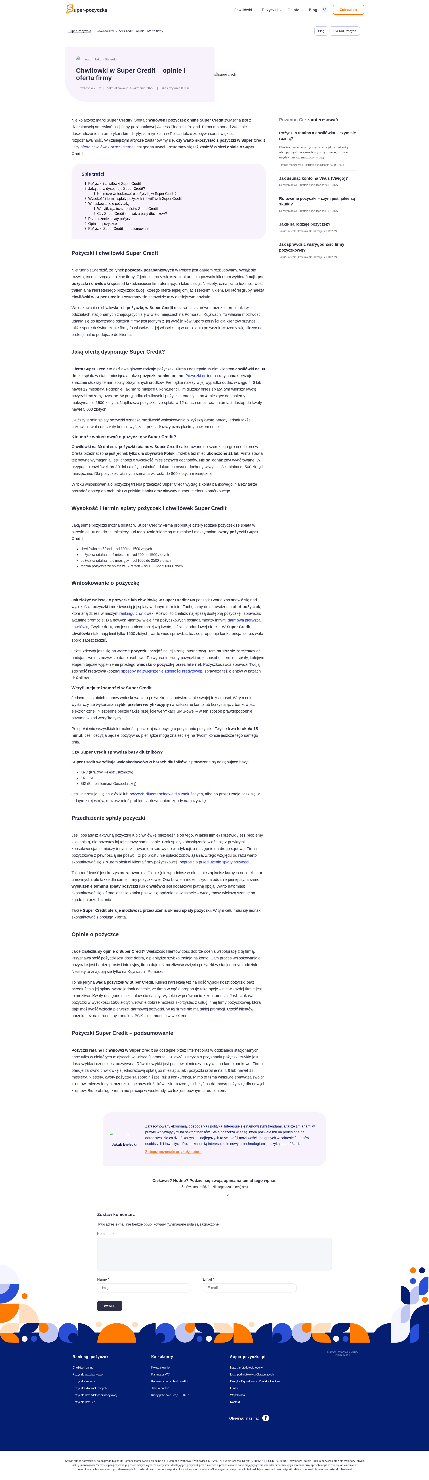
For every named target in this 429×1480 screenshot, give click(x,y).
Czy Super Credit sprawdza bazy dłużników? (132, 214)
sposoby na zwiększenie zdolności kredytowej (161, 671)
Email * (208, 1279)
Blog (313, 10)
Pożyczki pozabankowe (88, 1374)
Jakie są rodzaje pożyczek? (304, 224)
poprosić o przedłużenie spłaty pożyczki (214, 862)
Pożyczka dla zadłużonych (90, 1388)
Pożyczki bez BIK (84, 1402)
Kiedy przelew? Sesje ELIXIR (170, 1395)
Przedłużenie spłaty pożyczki (110, 219)
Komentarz (105, 1234)
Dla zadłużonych (344, 31)
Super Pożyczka (79, 31)
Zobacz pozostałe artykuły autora (173, 1152)
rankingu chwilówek (136, 613)
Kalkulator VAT (160, 1374)
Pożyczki (270, 10)
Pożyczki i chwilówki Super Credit (114, 184)
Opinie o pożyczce (102, 224)
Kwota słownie (160, 1367)
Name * (103, 1279)
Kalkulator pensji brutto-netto (169, 1381)
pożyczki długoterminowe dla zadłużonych (166, 794)
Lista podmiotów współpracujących (252, 1374)
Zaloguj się (348, 9)
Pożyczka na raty (84, 1381)
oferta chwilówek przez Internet (107, 147)
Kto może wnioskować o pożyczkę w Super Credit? (137, 194)
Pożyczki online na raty (206, 376)
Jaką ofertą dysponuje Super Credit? (116, 188)
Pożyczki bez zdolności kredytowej (95, 1395)
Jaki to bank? (159, 1388)
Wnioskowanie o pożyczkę (109, 203)
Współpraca (237, 1395)
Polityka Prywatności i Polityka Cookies (255, 1381)
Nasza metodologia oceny (246, 1367)
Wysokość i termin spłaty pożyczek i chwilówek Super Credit (135, 199)
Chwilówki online (83, 1367)
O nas (234, 1388)
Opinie (293, 10)
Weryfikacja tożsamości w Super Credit (127, 209)
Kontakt (235, 1402)
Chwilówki (243, 10)
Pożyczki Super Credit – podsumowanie (119, 229)
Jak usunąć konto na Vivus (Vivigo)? (313, 178)
